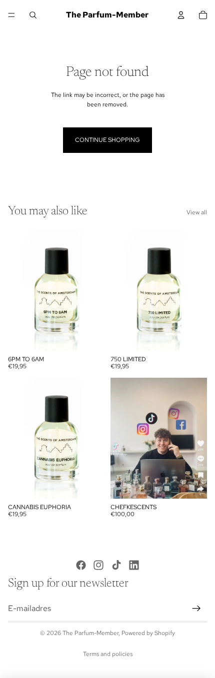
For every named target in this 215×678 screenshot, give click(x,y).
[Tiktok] (116, 565)
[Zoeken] (33, 15)
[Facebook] (81, 565)
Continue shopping (107, 140)
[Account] (181, 15)
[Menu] (11, 14)
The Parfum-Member (90, 633)
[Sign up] (196, 608)
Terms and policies (107, 654)
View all (196, 212)
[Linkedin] (134, 565)
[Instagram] (98, 565)
